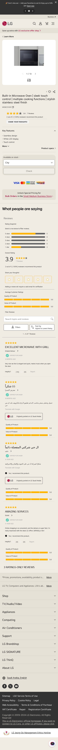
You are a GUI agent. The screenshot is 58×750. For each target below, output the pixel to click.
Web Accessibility (10, 705)
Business (51, 17)
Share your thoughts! (17, 122)
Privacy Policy (8, 700)
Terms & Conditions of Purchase (36, 705)
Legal (36, 700)
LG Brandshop (10, 643)
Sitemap (6, 696)
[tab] (29, 80)
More (49, 577)
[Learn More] (29, 130)
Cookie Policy (24, 700)
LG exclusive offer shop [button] (28, 30)
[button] (34, 23)
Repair (22, 709)
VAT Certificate (9, 709)
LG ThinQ (7, 659)
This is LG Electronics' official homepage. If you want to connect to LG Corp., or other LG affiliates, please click (29, 722)
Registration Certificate (39, 709)
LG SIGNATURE (11, 651)
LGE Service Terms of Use (25, 696)
